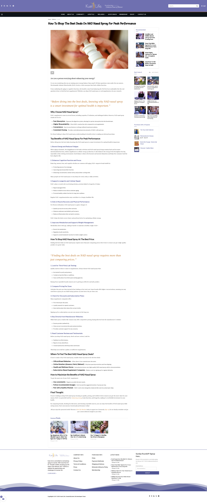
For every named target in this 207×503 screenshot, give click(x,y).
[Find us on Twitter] (10, 6)
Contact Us (142, 14)
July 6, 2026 (93, 439)
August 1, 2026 (54, 440)
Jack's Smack (155, 72)
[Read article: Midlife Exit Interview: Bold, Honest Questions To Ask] (153, 95)
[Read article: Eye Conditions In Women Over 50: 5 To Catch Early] (79, 427)
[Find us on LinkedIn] (7, 6)
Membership (123, 14)
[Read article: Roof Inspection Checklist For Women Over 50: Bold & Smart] (140, 81)
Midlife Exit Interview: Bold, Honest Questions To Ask (153, 102)
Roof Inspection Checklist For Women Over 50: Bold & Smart (139, 87)
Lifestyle (91, 14)
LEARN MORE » (52, 473)
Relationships (152, 112)
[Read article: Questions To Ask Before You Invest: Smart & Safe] (140, 64)
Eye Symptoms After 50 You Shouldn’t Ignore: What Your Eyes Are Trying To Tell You (59, 437)
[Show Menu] (2, 14)
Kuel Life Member (81, 409)
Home (63, 14)
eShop (132, 14)
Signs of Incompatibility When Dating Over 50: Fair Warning (152, 117)
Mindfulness (152, 98)
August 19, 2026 (116, 474)
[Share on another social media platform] (52, 72)
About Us (70, 14)
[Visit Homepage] (103, 6)
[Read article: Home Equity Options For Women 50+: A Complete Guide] (140, 55)
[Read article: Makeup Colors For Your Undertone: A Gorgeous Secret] (140, 95)
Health (58, 19)
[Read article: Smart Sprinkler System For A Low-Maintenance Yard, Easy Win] (140, 45)
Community (80, 14)
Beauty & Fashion (140, 98)
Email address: (139, 466)
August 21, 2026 (116, 462)
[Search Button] (197, 6)
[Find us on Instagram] (4, 6)
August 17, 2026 (116, 480)
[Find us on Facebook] (1, 6)
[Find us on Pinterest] (13, 6)
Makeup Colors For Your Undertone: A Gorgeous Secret (139, 102)
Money (137, 112)
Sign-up (107, 409)
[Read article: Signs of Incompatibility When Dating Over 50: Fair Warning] (153, 110)
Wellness (101, 14)
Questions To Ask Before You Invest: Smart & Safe (150, 63)
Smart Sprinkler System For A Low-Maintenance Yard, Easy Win (152, 87)
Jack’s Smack (112, 14)
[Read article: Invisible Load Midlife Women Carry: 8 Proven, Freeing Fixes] (140, 36)
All (150, 72)
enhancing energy (76, 398)
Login (204, 6)
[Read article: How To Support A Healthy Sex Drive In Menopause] (99, 427)
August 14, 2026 (74, 439)
